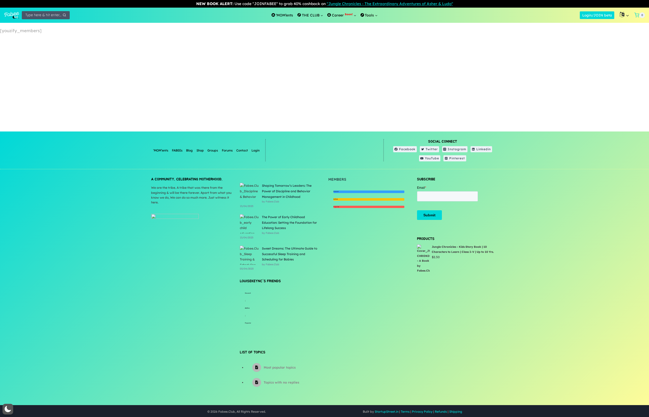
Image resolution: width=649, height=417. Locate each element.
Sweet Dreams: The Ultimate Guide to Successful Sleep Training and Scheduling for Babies (289, 254)
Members (337, 179)
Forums (227, 150)
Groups (212, 150)
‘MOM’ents (160, 150)
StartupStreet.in (387, 411)
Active (247, 308)
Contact (242, 150)
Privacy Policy (422, 411)
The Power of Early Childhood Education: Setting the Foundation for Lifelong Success (289, 222)
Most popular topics (280, 367)
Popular (248, 323)
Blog (189, 150)
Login (255, 150)
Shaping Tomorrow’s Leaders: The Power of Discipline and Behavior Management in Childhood (287, 191)
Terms (405, 411)
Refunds (441, 411)
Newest (248, 293)
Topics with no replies (281, 382)
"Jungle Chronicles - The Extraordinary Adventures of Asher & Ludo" (390, 3)
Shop (200, 150)
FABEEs (177, 150)
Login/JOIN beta (597, 15)
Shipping (455, 411)
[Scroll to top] (632, 396)
